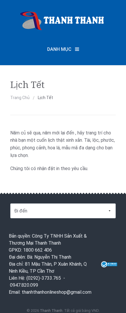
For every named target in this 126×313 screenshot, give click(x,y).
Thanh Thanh (51, 310)
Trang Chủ (20, 97)
